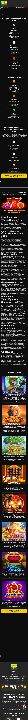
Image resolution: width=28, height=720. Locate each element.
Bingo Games (22, 676)
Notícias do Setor (9, 681)
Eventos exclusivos (19, 678)
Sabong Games (8, 678)
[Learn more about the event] (14, 13)
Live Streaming (14, 676)
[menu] (25, 3)
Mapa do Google (19, 681)
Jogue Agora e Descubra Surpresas (14, 611)
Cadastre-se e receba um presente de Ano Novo (14, 176)
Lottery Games (5, 676)
